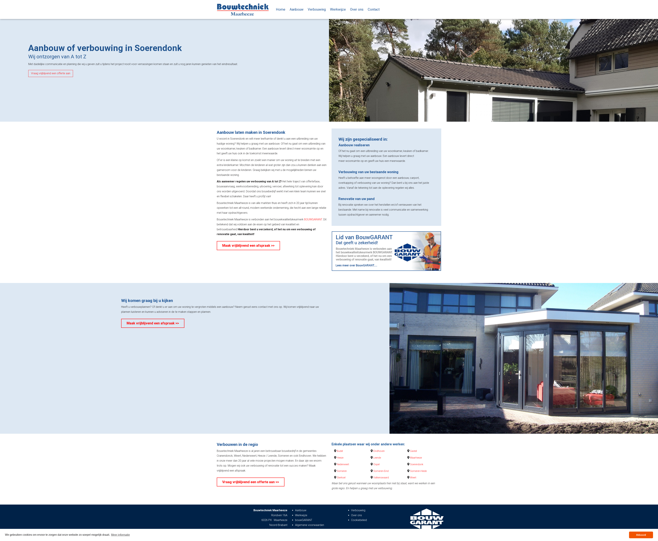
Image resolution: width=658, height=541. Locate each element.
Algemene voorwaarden (309, 525)
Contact (374, 9)
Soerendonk (416, 464)
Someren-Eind (381, 471)
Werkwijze (338, 9)
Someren (342, 471)
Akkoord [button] (641, 534)
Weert (413, 477)
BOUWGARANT (313, 219)
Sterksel (341, 477)
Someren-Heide (418, 471)
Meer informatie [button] (120, 534)
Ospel (376, 464)
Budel (340, 451)
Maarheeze (416, 457)
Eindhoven (379, 451)
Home (280, 9)
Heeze (340, 457)
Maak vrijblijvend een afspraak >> (248, 245)
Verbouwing (317, 9)
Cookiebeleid (359, 520)
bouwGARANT (303, 520)
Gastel (413, 451)
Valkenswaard (381, 477)
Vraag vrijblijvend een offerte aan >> (250, 482)
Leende (377, 457)
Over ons (356, 9)
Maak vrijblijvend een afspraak (49, 73)
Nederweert (343, 464)
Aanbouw (296, 9)
